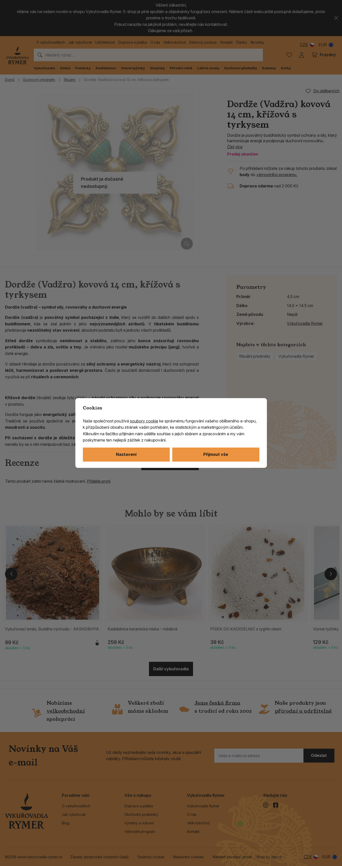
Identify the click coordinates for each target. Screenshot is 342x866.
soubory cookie (144, 420)
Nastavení (126, 454)
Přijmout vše (215, 454)
